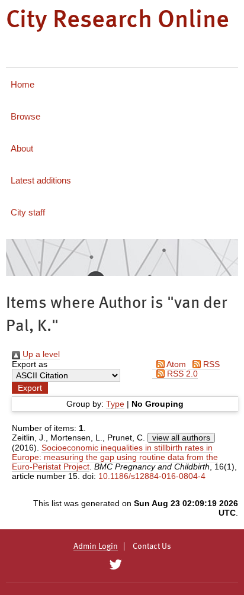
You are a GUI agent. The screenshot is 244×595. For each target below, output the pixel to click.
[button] (30, 388)
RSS (210, 364)
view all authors (181, 437)
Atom (175, 364)
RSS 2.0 (181, 373)
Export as (29, 364)
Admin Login (95, 546)
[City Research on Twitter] (115, 565)
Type (115, 404)
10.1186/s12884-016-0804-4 (152, 476)
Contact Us (152, 546)
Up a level (40, 354)
